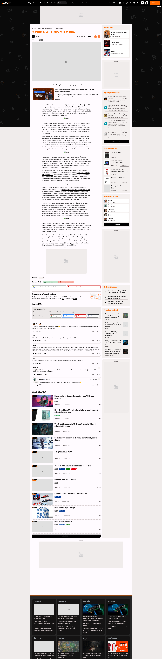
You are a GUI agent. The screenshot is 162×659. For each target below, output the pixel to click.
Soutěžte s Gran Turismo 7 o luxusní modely (71, 494)
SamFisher (40, 379)
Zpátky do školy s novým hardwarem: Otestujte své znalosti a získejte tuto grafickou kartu (93, 618)
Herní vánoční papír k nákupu (65, 508)
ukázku (75, 298)
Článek (35, 89)
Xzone (57, 501)
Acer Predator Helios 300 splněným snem (75, 237)
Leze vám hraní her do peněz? (65, 480)
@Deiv (36, 370)
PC (42, 40)
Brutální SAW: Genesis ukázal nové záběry (117, 627)
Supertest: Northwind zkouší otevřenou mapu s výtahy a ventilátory (113, 316)
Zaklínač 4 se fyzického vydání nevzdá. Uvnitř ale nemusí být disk (43, 629)
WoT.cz (107, 319)
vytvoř (75, 312)
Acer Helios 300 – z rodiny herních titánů (52, 28)
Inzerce (38, 36)
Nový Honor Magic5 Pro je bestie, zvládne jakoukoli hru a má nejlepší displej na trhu (76, 411)
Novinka (37, 28)
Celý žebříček (116, 224)
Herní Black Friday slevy (63, 522)
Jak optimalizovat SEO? (63, 452)
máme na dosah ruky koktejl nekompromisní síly (76, 189)
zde (63, 298)
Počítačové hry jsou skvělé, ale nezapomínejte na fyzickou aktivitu (76, 439)
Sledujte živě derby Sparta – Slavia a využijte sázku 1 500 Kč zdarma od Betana (93, 630)
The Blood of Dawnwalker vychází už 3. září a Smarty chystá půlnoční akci (44, 654)
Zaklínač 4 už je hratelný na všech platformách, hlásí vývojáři (113, 325)
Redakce (59, 99)
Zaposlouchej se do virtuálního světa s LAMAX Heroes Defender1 (74, 397)
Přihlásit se (155, 3)
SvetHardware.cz (109, 355)
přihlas (58, 312)
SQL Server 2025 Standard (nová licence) (92, 624)
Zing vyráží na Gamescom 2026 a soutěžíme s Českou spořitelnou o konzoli (74, 90)
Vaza (37, 324)
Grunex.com (108, 337)
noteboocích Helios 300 (49, 213)
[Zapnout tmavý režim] (146, 2)
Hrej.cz (107, 328)
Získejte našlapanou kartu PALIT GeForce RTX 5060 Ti (113, 342)
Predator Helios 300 (48, 123)
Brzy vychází (108, 27)
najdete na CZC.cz (70, 245)
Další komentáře (116, 141)
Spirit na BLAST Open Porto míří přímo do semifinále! (112, 333)
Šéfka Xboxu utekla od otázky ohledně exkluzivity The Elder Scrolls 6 (66, 628)
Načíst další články (66, 536)
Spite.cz (107, 346)
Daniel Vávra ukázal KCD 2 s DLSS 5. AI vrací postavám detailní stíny (118, 622)
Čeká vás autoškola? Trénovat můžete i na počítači (73, 466)
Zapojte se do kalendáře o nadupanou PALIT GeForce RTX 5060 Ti (44, 623)
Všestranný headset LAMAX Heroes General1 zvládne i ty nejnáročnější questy (75, 425)
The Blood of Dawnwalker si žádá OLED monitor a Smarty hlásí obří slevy (113, 351)
